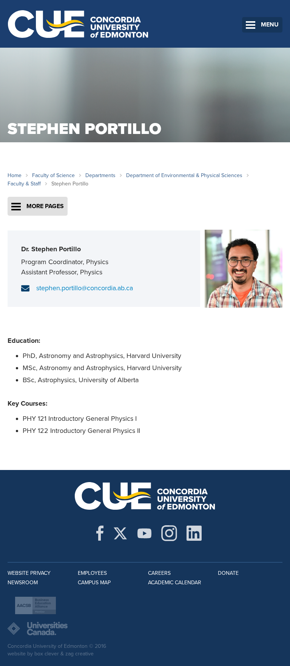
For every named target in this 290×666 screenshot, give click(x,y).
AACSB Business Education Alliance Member (35, 605)
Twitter (120, 533)
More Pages (45, 206)
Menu (270, 24)
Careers (159, 573)
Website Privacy (29, 573)
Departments (100, 175)
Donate (228, 573)
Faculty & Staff (24, 184)
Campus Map (94, 582)
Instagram (169, 533)
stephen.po (52, 288)
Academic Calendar (174, 582)
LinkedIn (194, 533)
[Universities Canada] (145, 628)
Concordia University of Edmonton (78, 23)
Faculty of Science (53, 175)
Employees (92, 573)
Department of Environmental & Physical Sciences (184, 175)
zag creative (79, 653)
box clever (46, 653)
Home (15, 175)
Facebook (99, 533)
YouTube (144, 533)
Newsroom (23, 582)
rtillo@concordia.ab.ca (101, 288)
